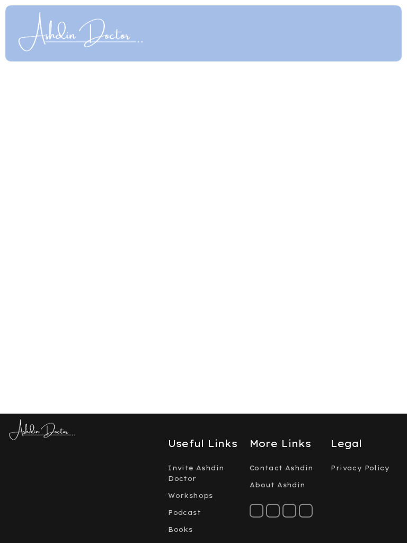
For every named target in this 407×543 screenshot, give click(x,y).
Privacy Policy (360, 468)
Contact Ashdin (282, 468)
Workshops (190, 496)
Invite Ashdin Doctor (196, 473)
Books (180, 529)
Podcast (184, 512)
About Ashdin (278, 485)
